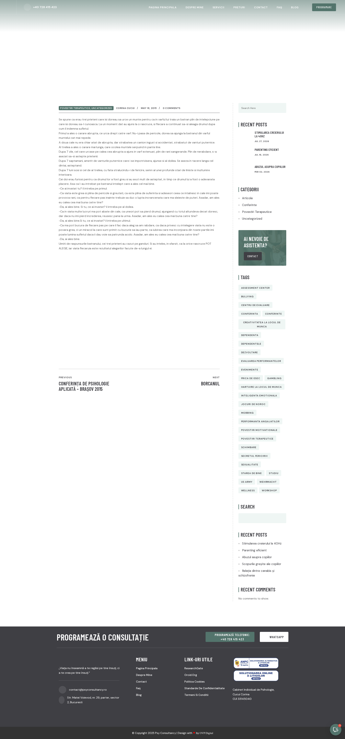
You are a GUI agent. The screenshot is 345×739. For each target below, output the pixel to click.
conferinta (249, 313)
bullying (247, 296)
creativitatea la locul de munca (262, 324)
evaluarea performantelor (261, 361)
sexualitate (249, 464)
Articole (247, 198)
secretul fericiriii (254, 455)
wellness (248, 490)
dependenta (249, 335)
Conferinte (249, 205)
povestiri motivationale (259, 430)
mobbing (247, 412)
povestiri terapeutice (257, 438)
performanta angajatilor (260, 421)
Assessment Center (255, 287)
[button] (335, 729)
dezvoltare (249, 352)
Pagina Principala (163, 7)
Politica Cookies (194, 681)
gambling (274, 378)
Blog (295, 7)
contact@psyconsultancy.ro (88, 690)
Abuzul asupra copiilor (270, 167)
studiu (273, 473)
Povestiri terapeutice (75, 108)
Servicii (218, 7)
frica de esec (250, 378)
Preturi (239, 7)
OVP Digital (206, 733)
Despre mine (195, 7)
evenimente (249, 369)
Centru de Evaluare (255, 305)
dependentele (251, 343)
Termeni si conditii (196, 695)
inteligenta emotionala (259, 395)
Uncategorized (101, 108)
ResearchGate (193, 668)
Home (70, 54)
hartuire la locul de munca (261, 386)
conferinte (273, 313)
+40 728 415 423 (45, 7)
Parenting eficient (267, 150)
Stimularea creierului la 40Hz (269, 134)
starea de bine (251, 473)
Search (248, 506)
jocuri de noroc (253, 404)
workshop (269, 490)
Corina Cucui (125, 108)
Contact (261, 7)
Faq (279, 7)
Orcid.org (190, 675)
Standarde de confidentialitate (204, 688)
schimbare (248, 447)
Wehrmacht (268, 481)
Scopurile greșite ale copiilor (261, 564)
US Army (246, 481)
